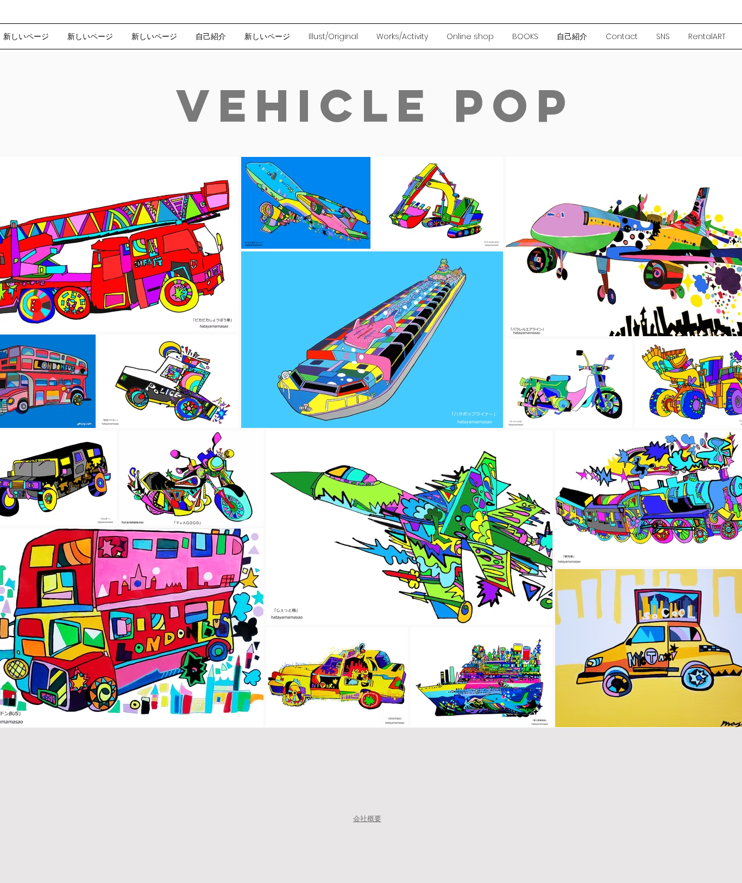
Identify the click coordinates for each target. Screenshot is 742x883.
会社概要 (367, 818)
